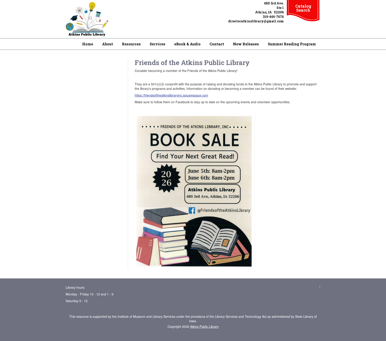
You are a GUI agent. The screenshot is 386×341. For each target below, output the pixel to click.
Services (157, 44)
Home (87, 44)
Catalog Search (303, 8)
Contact (217, 44)
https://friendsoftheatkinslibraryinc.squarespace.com (171, 95)
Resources (131, 44)
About (107, 44)
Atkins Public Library (204, 326)
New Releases (246, 44)
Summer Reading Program (292, 44)
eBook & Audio (187, 44)
